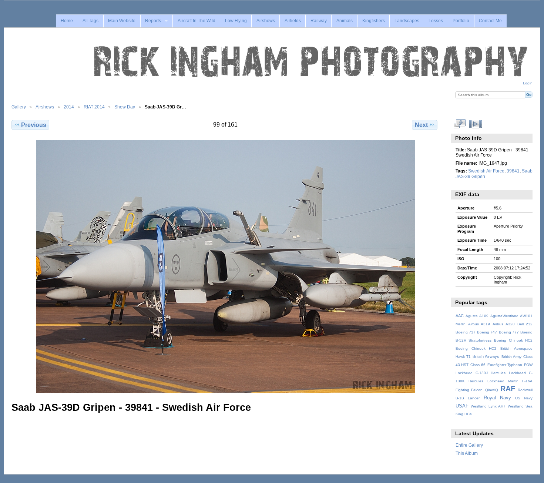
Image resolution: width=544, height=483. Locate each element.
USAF (462, 406)
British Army (511, 357)
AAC (460, 315)
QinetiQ (491, 390)
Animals (344, 20)
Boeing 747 (487, 332)
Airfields (293, 20)
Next (421, 125)
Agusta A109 (477, 316)
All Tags (90, 20)
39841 (513, 170)
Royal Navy (497, 397)
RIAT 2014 (94, 106)
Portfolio (461, 20)
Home (67, 20)
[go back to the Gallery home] (312, 62)
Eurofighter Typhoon (505, 365)
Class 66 (478, 365)
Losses (436, 20)
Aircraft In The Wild (196, 20)
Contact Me (490, 20)
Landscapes (406, 20)
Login (528, 83)
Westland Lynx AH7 (488, 406)
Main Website (121, 20)
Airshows (265, 20)
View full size (459, 124)
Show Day (124, 106)
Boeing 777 (509, 332)
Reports (153, 20)
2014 (69, 106)
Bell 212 (525, 324)
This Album (467, 453)
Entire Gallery (469, 445)
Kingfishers (373, 20)
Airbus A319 (479, 324)
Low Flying (236, 20)
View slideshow (475, 124)
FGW (528, 365)
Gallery (18, 106)
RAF (507, 389)
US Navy (524, 398)
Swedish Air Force (486, 170)
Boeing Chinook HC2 (513, 340)
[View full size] (225, 266)
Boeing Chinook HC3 (476, 348)
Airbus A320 (503, 324)
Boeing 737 (466, 332)
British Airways (486, 356)
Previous (33, 125)
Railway (318, 20)
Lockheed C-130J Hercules (481, 373)
